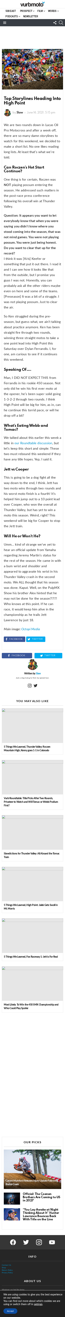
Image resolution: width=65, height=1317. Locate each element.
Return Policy (7, 1270)
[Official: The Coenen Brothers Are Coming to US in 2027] (12, 1199)
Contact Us (6, 1265)
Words (52, 11)
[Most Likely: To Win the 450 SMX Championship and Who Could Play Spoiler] (32, 983)
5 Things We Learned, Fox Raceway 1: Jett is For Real (31, 957)
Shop (4, 1268)
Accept (10, 1311)
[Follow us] (55, 22)
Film (40, 11)
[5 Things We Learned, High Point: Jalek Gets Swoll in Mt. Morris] (32, 884)
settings (38, 1304)
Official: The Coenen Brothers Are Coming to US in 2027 (41, 1197)
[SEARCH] (61, 22)
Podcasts (11, 16)
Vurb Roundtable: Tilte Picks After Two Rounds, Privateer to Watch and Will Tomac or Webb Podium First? (31, 802)
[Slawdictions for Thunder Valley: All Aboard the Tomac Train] (32, 832)
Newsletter (30, 16)
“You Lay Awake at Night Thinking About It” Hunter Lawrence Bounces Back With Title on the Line (41, 1214)
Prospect (26, 11)
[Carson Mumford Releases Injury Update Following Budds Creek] (32, 1169)
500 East (10, 11)
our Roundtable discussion (33, 443)
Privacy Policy (7, 1273)
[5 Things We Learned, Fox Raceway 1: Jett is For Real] (32, 935)
